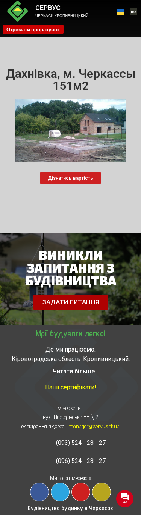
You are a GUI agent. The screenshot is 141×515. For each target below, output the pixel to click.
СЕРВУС (48, 8)
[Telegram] (60, 492)
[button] (135, 29)
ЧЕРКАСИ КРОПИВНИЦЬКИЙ (61, 16)
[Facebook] (39, 492)
